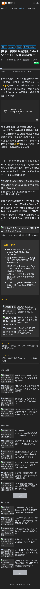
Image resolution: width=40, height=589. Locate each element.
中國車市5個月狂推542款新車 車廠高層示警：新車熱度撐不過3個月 (26, 520)
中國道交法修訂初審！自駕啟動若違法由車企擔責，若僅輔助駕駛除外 (20, 276)
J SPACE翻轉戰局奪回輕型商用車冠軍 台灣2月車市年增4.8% (26, 475)
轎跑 (19, 47)
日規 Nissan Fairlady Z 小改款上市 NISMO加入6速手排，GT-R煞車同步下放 (21, 260)
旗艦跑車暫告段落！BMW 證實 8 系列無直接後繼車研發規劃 (27, 309)
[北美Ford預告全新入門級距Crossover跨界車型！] (7, 542)
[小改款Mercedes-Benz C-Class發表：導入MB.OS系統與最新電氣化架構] (7, 563)
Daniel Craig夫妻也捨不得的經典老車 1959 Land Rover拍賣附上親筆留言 (21, 284)
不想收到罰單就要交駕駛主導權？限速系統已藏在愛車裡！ (26, 330)
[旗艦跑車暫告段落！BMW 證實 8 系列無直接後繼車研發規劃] (9, 309)
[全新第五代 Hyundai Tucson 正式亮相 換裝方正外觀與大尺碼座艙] (7, 510)
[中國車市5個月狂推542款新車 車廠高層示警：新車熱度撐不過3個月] (7, 521)
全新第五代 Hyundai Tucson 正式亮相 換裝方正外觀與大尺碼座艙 (26, 510)
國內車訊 (4, 8)
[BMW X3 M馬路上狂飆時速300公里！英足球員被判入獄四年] (9, 320)
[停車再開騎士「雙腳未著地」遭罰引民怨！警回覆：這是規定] (7, 486)
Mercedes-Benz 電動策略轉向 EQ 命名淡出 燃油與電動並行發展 (26, 465)
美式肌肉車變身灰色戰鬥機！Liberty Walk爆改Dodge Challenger (19, 251)
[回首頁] (10, 3)
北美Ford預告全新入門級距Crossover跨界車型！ (26, 540)
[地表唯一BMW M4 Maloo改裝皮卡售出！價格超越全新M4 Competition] (7, 412)
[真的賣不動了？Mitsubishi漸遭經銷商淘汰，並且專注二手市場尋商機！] (7, 433)
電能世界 (31, 8)
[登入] (34, 3)
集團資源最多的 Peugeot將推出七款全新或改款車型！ (26, 531)
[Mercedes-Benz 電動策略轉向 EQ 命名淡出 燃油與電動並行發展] (7, 465)
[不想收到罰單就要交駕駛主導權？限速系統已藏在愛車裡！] (9, 331)
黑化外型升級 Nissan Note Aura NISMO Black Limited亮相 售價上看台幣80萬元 (21, 268)
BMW (4, 47)
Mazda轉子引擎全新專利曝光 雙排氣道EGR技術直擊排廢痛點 (26, 552)
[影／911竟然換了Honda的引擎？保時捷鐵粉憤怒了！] (7, 444)
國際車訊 (22, 8)
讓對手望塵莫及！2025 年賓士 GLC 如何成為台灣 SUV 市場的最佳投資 (26, 454)
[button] (37, 3)
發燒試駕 (13, 8)
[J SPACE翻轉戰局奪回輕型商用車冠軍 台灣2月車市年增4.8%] (7, 476)
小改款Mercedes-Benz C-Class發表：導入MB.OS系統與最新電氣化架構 (26, 563)
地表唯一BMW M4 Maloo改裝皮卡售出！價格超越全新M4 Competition (26, 412)
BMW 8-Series (29, 47)
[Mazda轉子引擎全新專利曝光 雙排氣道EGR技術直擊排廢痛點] (7, 553)
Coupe (11, 47)
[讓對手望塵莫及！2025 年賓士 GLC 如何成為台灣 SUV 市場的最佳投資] (7, 454)
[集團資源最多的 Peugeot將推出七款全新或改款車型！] (7, 531)
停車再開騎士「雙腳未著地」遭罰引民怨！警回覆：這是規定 (26, 486)
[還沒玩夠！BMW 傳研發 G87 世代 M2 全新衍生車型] (7, 402)
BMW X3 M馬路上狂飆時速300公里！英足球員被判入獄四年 (27, 320)
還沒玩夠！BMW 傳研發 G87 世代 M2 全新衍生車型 (26, 401)
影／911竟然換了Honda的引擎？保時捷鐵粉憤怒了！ (27, 443)
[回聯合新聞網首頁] (3, 3)
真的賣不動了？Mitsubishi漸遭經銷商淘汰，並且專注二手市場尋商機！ (26, 433)
